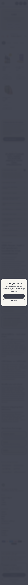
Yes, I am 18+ (14, 296)
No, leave (14, 300)
